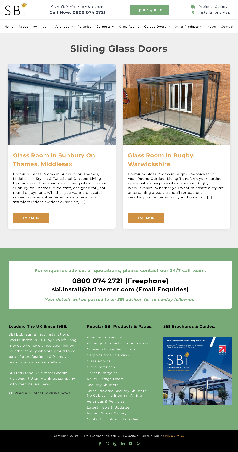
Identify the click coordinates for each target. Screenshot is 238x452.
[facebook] (100, 444)
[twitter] (108, 444)
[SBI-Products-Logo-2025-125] (16, 3)
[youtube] (131, 444)
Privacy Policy (174, 435)
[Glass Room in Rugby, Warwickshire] (177, 66)
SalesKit (146, 435)
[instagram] (115, 444)
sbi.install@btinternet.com (93, 289)
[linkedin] (123, 444)
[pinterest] (138, 444)
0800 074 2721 (89, 12)
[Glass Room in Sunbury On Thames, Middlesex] (62, 66)
